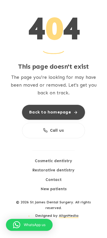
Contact (53, 179)
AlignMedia (68, 216)
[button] (29, 225)
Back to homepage (50, 112)
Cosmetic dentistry (53, 161)
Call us (57, 130)
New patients (54, 189)
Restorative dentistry (53, 170)
